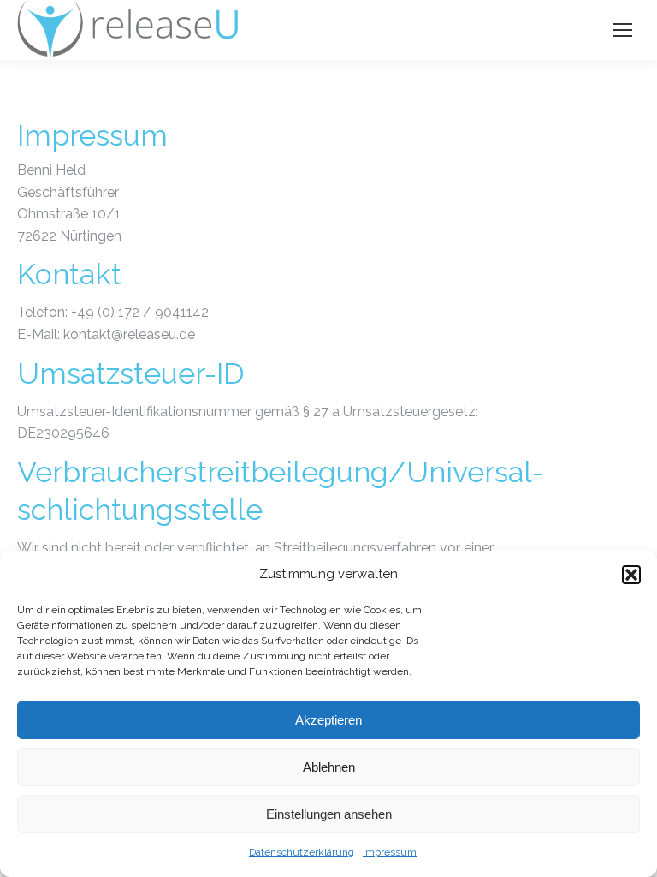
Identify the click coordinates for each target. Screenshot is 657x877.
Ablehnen (329, 767)
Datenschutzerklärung (301, 852)
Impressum (390, 852)
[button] (631, 574)
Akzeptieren (328, 720)
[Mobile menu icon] (623, 30)
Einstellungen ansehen (329, 814)
